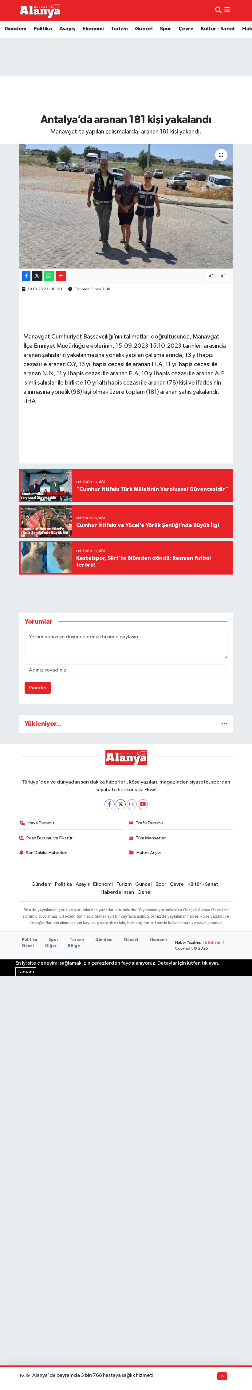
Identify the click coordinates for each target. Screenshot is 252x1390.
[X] (121, 804)
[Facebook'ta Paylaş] (26, 276)
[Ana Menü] (227, 10)
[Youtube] (143, 804)
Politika (42, 29)
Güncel (143, 29)
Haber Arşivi (148, 852)
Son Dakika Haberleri (46, 852)
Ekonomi (93, 29)
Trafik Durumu (149, 823)
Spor (165, 29)
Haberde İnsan (117, 892)
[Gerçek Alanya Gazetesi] (40, 10)
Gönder (38, 688)
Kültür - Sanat (218, 29)
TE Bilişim (212, 943)
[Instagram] (132, 804)
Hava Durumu (41, 823)
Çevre (186, 29)
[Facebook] (109, 804)
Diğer (51, 946)
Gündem (15, 29)
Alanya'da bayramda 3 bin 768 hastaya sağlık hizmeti (92, 1375)
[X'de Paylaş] (37, 276)
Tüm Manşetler (151, 838)
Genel (144, 892)
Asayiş (67, 29)
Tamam (26, 971)
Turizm (119, 29)
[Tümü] (224, 723)
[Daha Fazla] (61, 276)
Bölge (74, 946)
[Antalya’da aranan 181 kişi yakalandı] (126, 206)
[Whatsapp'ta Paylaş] (49, 276)
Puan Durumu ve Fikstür (49, 838)
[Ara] (218, 10)
